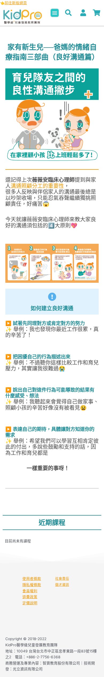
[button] (54, 12)
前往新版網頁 (16, 3)
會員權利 (29, 591)
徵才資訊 (62, 585)
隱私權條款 (31, 585)
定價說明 (29, 603)
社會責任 (62, 579)
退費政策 (29, 597)
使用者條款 (31, 579)
